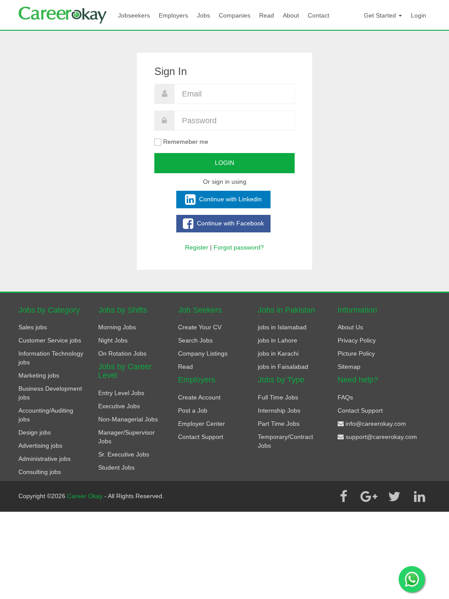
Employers (173, 15)
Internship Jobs (279, 410)
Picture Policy (356, 353)
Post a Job (192, 410)
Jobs (203, 15)
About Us (350, 327)
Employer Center (201, 423)
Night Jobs (113, 340)
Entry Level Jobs (121, 392)
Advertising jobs (40, 445)
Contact (318, 15)
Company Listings (203, 353)
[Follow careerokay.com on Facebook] (343, 496)
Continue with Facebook (229, 222)
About (291, 15)
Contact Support (200, 436)
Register (196, 247)
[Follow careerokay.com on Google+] (369, 496)
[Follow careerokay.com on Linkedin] (420, 496)
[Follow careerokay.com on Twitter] (394, 496)
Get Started (381, 15)
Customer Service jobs (49, 340)
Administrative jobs (44, 458)
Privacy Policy (357, 340)
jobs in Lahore (277, 340)
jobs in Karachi (278, 353)
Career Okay (85, 495)
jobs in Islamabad (282, 327)
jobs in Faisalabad (283, 366)
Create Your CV (199, 327)
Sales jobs (32, 327)
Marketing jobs (38, 375)
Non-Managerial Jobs (128, 419)
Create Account (199, 397)
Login (418, 15)
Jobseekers (134, 15)
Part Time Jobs (278, 423)
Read (266, 15)
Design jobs (34, 432)
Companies (234, 15)
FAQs (345, 397)
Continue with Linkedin (229, 198)
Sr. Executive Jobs (123, 454)
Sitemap (349, 366)
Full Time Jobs (278, 397)
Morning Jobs (117, 327)
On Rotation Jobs (122, 353)
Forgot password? (239, 247)
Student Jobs (116, 467)
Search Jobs (195, 340)
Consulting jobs (39, 471)
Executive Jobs (119, 406)
